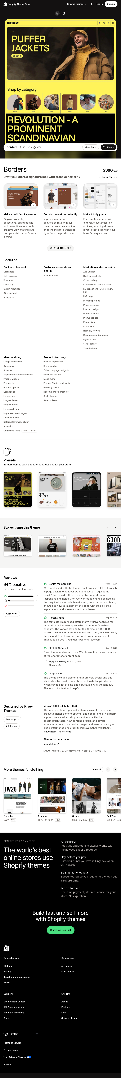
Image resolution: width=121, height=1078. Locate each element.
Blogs (6, 1018)
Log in (100, 4)
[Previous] (108, 527)
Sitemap (8, 1064)
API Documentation (14, 1007)
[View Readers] (86, 489)
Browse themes (75, 4)
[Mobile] (63, 13)
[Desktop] (57, 13)
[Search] (92, 4)
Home (7, 982)
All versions (65, 731)
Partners (66, 1007)
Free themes (68, 971)
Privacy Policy (11, 1050)
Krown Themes (109, 177)
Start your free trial (60, 930)
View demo (90, 147)
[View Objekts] (52, 489)
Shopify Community (14, 1012)
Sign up (111, 4)
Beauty (7, 971)
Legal (64, 1012)
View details (50, 731)
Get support (12, 719)
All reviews (12, 613)
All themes (11, 726)
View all (97, 769)
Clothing (8, 966)
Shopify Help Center (14, 1001)
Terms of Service (12, 1042)
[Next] (115, 527)
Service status (69, 1018)
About (64, 1001)
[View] (18, 546)
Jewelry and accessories (17, 977)
